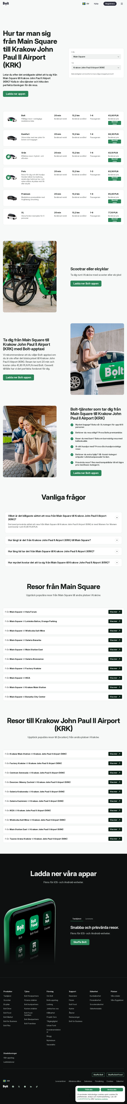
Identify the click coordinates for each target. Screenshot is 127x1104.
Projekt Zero (52, 1017)
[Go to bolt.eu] (6, 3)
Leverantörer (60, 1081)
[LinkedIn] (31, 1087)
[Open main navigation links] (122, 3)
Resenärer (73, 996)
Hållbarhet (51, 1013)
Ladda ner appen (15, 93)
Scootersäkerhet (96, 1004)
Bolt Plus (6, 1025)
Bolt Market (8, 1017)
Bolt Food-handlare (28, 1014)
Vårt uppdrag (8, 1058)
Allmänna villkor (75, 1081)
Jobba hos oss (53, 1009)
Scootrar (7, 1000)
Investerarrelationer (54, 1031)
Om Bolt (50, 996)
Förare (71, 1000)
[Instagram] (25, 1087)
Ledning (50, 1004)
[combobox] (96, 56)
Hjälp (96, 4)
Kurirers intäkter (30, 1009)
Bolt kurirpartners (31, 1004)
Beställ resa (115, 123)
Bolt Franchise (30, 1023)
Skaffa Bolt (79, 942)
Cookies (110, 1081)
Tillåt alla (88, 1089)
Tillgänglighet (52, 1021)
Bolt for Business (10, 1021)
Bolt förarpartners (31, 996)
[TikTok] (37, 1087)
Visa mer (113, 612)
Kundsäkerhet (95, 996)
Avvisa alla (111, 1089)
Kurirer (71, 1009)
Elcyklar (6, 1004)
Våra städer (115, 996)
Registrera (110, 4)
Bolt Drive (7, 1009)
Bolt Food (7, 1013)
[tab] (76, 918)
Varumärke (51, 1045)
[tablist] (82, 918)
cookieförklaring (83, 1099)
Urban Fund (51, 1025)
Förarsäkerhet (95, 1000)
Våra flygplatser (117, 1000)
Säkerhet (120, 1081)
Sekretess (88, 1081)
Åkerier (72, 1013)
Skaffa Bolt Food (115, 1075)
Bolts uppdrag (52, 1000)
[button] (117, 518)
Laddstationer (8, 1062)
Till (72, 63)
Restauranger (74, 1017)
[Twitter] (19, 1087)
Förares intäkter (30, 1000)
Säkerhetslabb (96, 1009)
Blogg (49, 1036)
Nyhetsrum (51, 1040)
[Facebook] (13, 1087)
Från (73, 52)
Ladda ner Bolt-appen (85, 283)
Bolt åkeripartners (31, 1019)
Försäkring (99, 1081)
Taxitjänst (7, 996)
